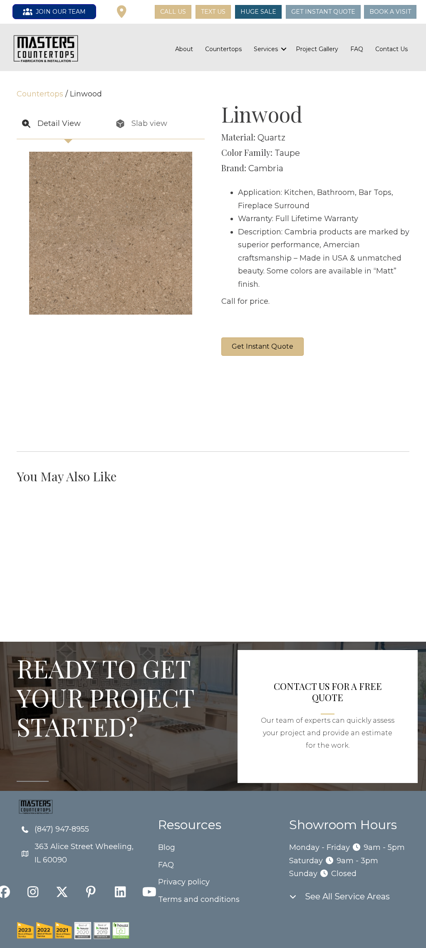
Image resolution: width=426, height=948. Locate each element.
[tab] (64, 124)
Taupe (287, 153)
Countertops (223, 49)
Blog (166, 847)
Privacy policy (184, 881)
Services (266, 49)
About (184, 49)
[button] (142, 12)
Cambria (265, 168)
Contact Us (391, 49)
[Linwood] (252, 403)
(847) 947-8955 (62, 829)
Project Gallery (317, 49)
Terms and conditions (199, 899)
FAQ (356, 49)
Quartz (271, 138)
